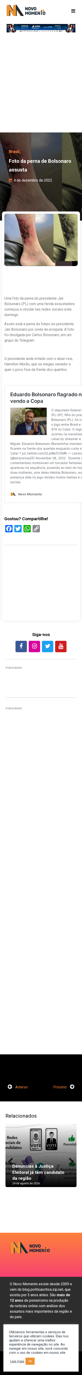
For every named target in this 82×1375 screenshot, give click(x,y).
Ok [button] (30, 1361)
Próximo (60, 1087)
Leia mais (17, 1361)
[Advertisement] (41, 84)
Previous (12, 1159)
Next (69, 1159)
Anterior (21, 1087)
